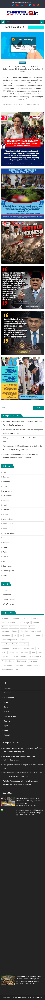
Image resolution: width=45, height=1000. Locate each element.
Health (5, 505)
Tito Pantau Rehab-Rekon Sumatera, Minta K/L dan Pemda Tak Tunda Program (22, 423)
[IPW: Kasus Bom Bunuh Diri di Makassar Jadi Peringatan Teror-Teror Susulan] (8, 801)
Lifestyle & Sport (9, 533)
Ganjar (26, 623)
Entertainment (8, 496)
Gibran (4, 627)
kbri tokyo (24, 631)
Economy (6, 482)
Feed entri (7, 595)
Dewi (33, 815)
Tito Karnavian (7, 670)
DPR (19, 623)
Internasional (8, 519)
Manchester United (9, 644)
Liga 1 (28, 635)
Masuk (5, 590)
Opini (5, 547)
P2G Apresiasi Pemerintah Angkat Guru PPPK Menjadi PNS (23, 439)
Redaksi (7, 735)
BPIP (3, 623)
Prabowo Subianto (19, 657)
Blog (4, 472)
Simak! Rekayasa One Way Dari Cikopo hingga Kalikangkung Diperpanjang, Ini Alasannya (28, 978)
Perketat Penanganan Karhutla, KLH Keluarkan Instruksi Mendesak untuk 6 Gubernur (20, 456)
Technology (7, 566)
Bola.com (25, 618)
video (5, 575)
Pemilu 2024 (13, 652)
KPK (15, 635)
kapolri (14, 631)
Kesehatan (6, 635)
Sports (5, 557)
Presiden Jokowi (8, 661)
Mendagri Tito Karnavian (11, 648)
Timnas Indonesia (33, 665)
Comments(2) (34, 104)
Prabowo (5, 657)
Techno (6, 561)
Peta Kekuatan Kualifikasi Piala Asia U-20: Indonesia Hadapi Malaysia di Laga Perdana (22, 448)
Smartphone (7, 665)
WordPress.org (8, 604)
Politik (5, 552)
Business (6, 477)
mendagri (23, 644)
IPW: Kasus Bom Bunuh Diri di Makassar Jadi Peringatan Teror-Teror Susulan (29, 800)
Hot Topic (6, 510)
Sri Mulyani (19, 665)
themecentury (37, 997)
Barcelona (15, 618)
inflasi (23, 627)
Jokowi (31, 627)
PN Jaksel (24, 652)
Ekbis (5, 486)
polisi (33, 652)
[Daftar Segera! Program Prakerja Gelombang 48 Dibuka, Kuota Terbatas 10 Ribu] (22, 45)
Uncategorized (8, 571)
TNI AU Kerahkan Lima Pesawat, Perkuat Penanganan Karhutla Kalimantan (23, 431)
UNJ (17, 670)
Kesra (5, 528)
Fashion (6, 500)
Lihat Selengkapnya (9, 640)
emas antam (8, 491)
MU (39, 648)
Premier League (35, 657)
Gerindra (36, 623)
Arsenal (5, 618)
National (6, 542)
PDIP (3, 652)
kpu (21, 635)
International (8, 524)
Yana (23, 104)
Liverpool (23, 640)
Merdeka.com (29, 648)
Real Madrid (21, 661)
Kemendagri (36, 631)
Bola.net (36, 618)
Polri (40, 652)
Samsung (33, 661)
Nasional (22, 63)
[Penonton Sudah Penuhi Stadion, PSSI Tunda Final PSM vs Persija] (8, 890)
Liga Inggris (37, 635)
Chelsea (11, 623)
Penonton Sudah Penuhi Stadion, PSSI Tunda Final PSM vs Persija (29, 811)
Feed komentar (9, 599)
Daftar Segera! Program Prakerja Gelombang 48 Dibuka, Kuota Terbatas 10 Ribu (22, 69)
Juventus (5, 631)
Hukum (5, 514)
